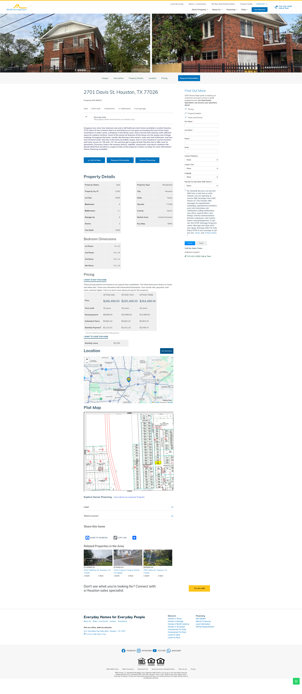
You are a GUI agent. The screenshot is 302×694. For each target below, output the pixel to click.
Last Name (189, 130)
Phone (187, 139)
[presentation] (6, 44)
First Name (189, 121)
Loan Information (203, 624)
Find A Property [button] (199, 9)
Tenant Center (246, 4)
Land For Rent (174, 637)
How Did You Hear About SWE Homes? (199, 182)
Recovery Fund (143, 669)
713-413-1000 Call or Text (199, 256)
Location (152, 78)
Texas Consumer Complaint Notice (163, 669)
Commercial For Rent (177, 632)
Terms (197, 233)
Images (105, 78)
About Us (87, 621)
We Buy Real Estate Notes (223, 4)
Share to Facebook (99, 538)
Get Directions (166, 351)
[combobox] (201, 160)
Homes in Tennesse (176, 626)
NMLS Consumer (128, 669)
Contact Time (189, 164)
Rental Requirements (205, 626)
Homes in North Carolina (178, 624)
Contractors (122, 621)
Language (188, 173)
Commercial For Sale (177, 629)
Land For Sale (174, 634)
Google (170, 402)
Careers (113, 621)
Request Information (120, 160)
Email (187, 147)
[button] (190, 243)
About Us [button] (216, 9)
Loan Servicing (176, 4)
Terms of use (182, 669)
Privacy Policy (211, 233)
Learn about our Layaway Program (129, 497)
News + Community (197, 4)
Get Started (259, 9)
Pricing (164, 78)
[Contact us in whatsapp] (296, 681)
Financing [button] (231, 9)
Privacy (193, 669)
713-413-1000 (199, 588)
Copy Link (122, 538)
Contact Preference (191, 156)
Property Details (136, 78)
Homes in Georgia (175, 621)
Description (119, 78)
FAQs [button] (244, 9)
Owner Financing (147, 160)
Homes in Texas (175, 618)
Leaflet (156, 402)
